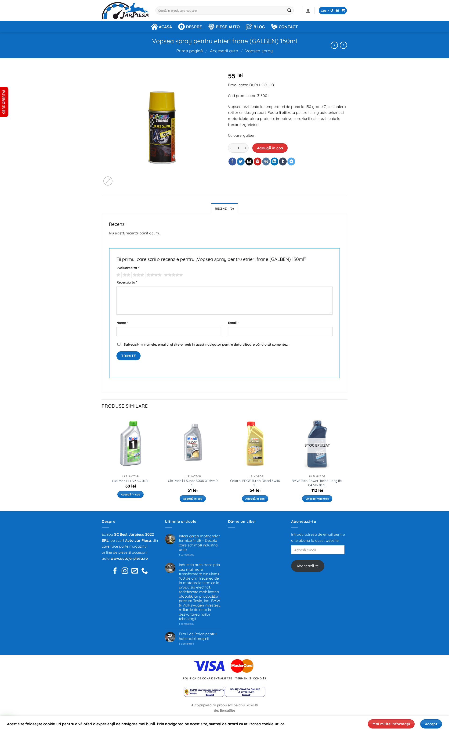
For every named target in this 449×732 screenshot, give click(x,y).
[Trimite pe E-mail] (249, 161)
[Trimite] (289, 10)
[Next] (345, 462)
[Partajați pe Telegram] (291, 161)
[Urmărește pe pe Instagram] (125, 571)
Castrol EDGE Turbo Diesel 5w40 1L (255, 483)
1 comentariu (193, 554)
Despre (194, 26)
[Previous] (101, 462)
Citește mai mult (317, 498)
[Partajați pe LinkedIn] (274, 161)
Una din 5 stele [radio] (117, 275)
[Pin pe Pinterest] (257, 161)
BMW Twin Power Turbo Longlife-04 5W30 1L (317, 483)
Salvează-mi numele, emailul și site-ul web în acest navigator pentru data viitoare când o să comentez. (206, 344)
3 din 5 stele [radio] (137, 275)
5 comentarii (192, 643)
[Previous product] (343, 45)
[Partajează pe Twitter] (241, 161)
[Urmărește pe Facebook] (115, 571)
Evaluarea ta (127, 268)
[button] (308, 10)
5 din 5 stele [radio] (173, 275)
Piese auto (228, 26)
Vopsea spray (259, 51)
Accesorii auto (224, 51)
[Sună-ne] (144, 571)
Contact (288, 26)
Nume (122, 323)
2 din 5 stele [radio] (125, 275)
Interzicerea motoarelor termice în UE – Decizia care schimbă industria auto (199, 543)
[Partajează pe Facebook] (232, 161)
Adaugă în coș (270, 148)
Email (233, 323)
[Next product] (334, 45)
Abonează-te (308, 565)
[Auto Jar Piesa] (125, 11)
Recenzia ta (126, 282)
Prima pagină (189, 51)
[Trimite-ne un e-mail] (134, 571)
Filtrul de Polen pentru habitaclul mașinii (198, 636)
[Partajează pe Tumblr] (283, 161)
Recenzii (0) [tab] (224, 208)
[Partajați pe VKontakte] (266, 161)
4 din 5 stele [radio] (153, 275)
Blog (259, 26)
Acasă (165, 26)
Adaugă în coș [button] (130, 494)
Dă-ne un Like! (242, 521)
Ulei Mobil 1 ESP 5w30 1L (130, 481)
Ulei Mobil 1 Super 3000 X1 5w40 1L (193, 483)
